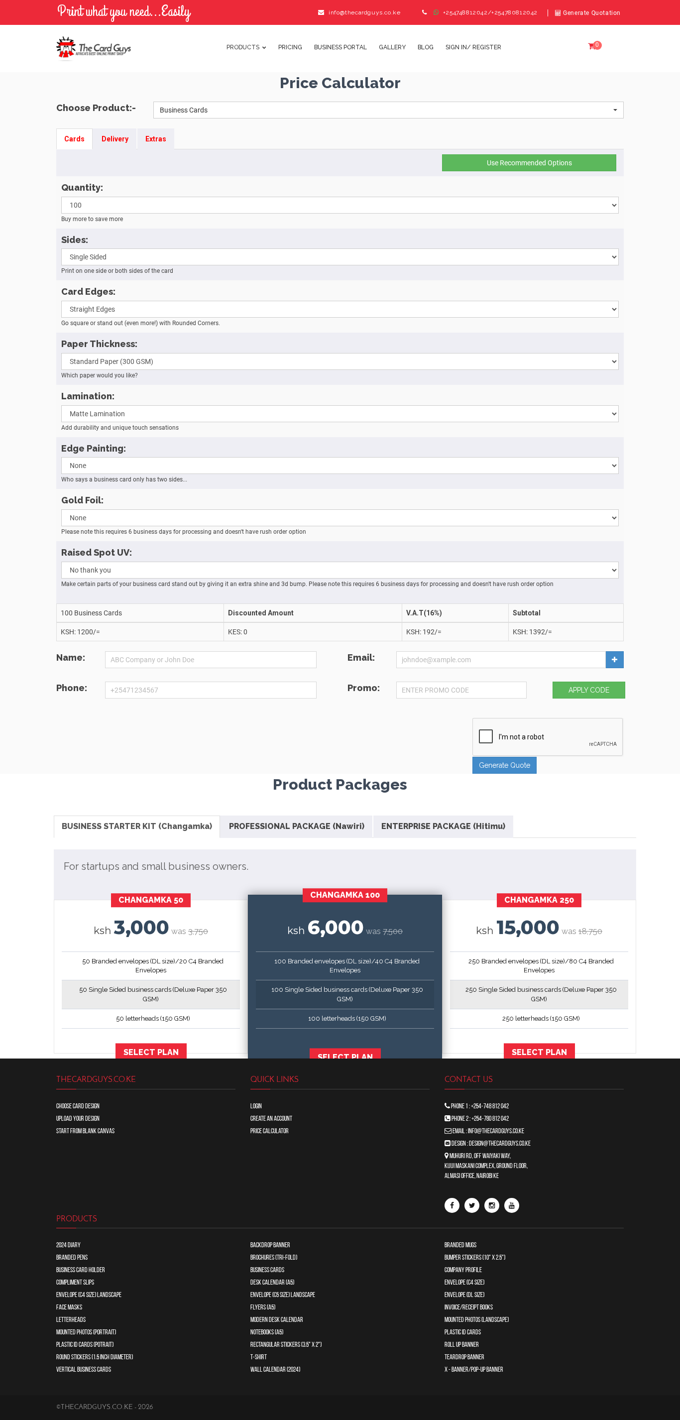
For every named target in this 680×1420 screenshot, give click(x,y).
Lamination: (87, 396)
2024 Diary (68, 1245)
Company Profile (463, 1270)
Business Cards (267, 1270)
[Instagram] (491, 1205)
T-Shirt (258, 1357)
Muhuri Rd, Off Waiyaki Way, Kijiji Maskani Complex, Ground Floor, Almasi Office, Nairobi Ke (486, 1166)
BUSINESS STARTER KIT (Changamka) (137, 826)
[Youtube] (511, 1205)
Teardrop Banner (464, 1357)
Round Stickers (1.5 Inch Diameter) (94, 1357)
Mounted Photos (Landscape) (477, 1320)
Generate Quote (504, 765)
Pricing (290, 47)
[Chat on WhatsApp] (437, 12)
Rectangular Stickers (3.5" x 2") (286, 1345)
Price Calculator (269, 1131)
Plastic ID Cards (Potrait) (84, 1345)
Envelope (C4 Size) (464, 1283)
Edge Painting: (93, 448)
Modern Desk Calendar (276, 1320)
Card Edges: (88, 291)
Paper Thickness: (99, 344)
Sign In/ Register (473, 47)
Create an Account (271, 1119)
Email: (361, 657)
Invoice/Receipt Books (469, 1307)
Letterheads (71, 1320)
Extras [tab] (155, 139)
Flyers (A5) (262, 1307)
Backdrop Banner (270, 1245)
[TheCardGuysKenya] (452, 1205)
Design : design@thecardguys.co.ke (491, 1144)
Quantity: (82, 187)
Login (256, 1106)
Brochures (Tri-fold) (273, 1258)
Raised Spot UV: (96, 552)
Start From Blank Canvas (85, 1131)
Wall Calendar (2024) (275, 1370)
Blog (426, 47)
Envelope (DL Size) (464, 1295)
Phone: (71, 688)
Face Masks (69, 1307)
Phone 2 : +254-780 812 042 (480, 1119)
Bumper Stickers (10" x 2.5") (475, 1258)
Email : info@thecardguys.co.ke (488, 1131)
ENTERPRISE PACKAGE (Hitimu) (443, 826)
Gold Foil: (82, 500)
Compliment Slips (75, 1283)
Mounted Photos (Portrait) (86, 1332)
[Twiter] (471, 1205)
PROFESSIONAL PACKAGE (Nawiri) (296, 826)
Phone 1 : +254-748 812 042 (479, 1106)
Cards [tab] (74, 139)
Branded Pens (72, 1258)
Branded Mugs (460, 1245)
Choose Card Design (78, 1106)
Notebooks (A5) (266, 1332)
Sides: (74, 240)
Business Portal (340, 47)
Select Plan (151, 1053)
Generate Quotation (591, 12)
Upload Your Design (78, 1119)
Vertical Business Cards (83, 1370)
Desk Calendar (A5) (272, 1283)
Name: (70, 657)
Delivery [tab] (115, 139)
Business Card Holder (80, 1270)
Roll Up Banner (462, 1345)
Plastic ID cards (463, 1332)
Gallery (392, 47)
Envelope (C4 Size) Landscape (88, 1295)
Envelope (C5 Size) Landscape (282, 1295)
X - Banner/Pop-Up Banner (474, 1370)
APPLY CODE (588, 690)
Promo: (363, 688)
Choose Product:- (96, 108)
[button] (388, 110)
